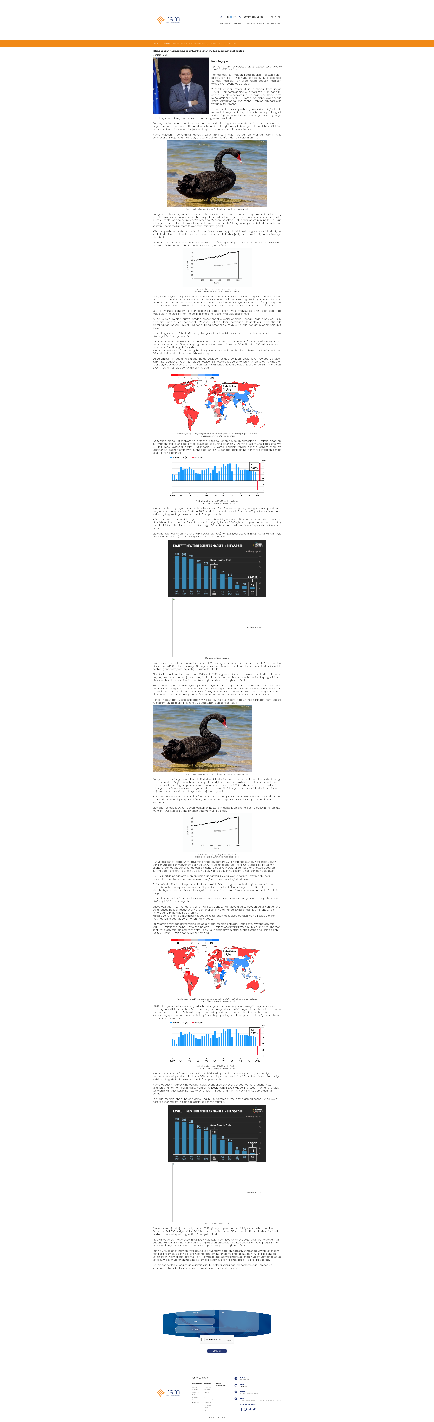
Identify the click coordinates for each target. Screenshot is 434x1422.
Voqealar (195, 1397)
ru (235, 17)
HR (205, 1410)
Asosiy (156, 43)
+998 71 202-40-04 (253, 17)
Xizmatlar (261, 24)
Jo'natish (217, 1351)
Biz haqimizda (225, 24)
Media (206, 1408)
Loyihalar (251, 24)
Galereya (195, 1395)
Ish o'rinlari (195, 1392)
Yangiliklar (166, 43)
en (228, 17)
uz (231, 17)
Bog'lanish (195, 1402)
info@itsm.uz (243, 1386)
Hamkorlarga (238, 24)
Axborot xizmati (273, 24)
